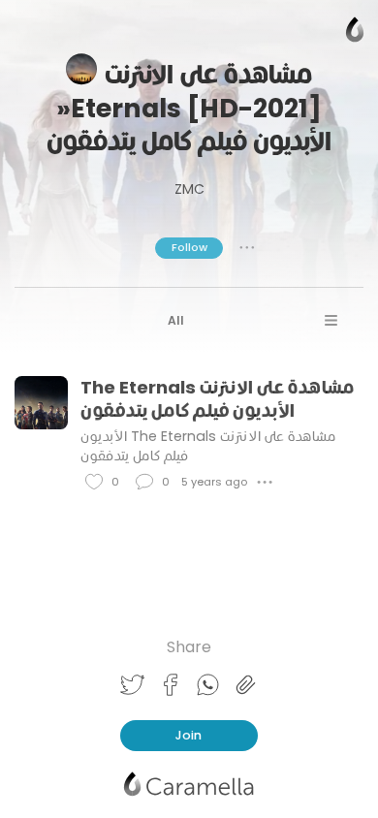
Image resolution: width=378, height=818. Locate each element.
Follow (189, 247)
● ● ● (247, 247)
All (176, 320)
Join (188, 735)
